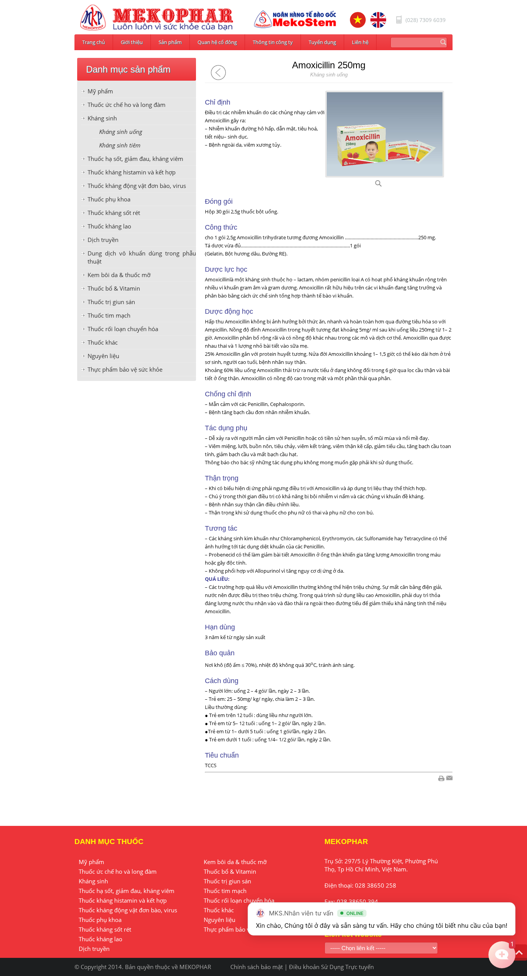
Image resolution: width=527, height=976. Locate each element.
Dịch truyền (103, 240)
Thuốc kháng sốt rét (114, 213)
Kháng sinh (102, 118)
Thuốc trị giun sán (111, 302)
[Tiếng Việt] (358, 20)
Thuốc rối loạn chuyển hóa (123, 329)
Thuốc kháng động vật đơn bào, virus (137, 185)
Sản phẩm (170, 42)
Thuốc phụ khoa (109, 199)
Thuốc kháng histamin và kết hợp (132, 172)
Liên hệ (360, 42)
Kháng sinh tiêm (119, 145)
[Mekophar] (156, 18)
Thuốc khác (103, 342)
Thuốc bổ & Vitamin (114, 288)
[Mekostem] (295, 19)
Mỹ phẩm (100, 91)
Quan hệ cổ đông (217, 42)
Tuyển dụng (322, 42)
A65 (387, 185)
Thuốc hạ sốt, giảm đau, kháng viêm (135, 158)
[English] (378, 20)
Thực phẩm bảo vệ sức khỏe (125, 369)
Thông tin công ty (273, 42)
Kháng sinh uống (120, 131)
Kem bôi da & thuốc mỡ (119, 275)
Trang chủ (93, 42)
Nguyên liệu (103, 356)
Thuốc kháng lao (109, 226)
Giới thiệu (132, 42)
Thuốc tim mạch (109, 315)
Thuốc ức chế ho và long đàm (127, 104)
